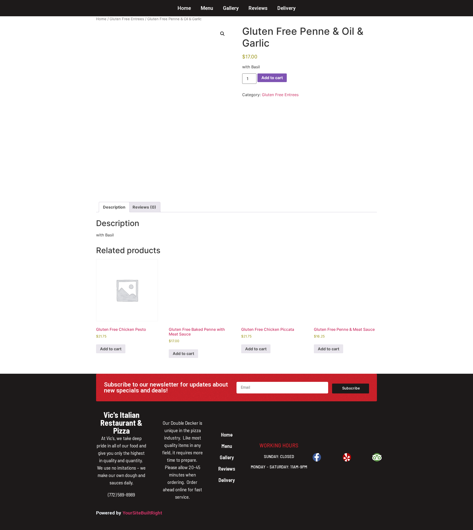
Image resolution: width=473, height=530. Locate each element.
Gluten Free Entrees (127, 19)
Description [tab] (114, 207)
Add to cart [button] (110, 348)
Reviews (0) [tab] (144, 207)
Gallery (231, 8)
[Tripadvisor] (377, 457)
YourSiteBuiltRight (142, 513)
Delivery (286, 8)
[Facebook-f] (317, 457)
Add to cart (272, 77)
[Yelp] (347, 457)
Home (184, 8)
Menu (207, 8)
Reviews (258, 8)
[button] (222, 33)
